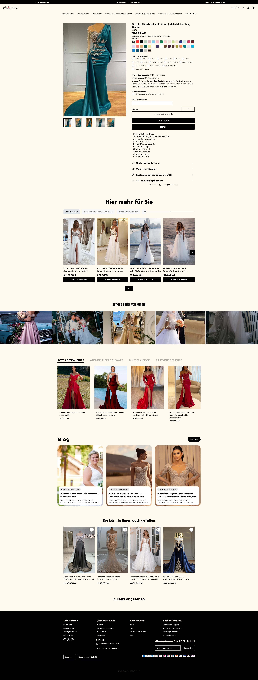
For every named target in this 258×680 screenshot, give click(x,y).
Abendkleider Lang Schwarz (172, 628)
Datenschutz (68, 625)
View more (194, 439)
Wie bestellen (101, 632)
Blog (131, 635)
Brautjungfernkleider (170, 632)
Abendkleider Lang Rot (171, 625)
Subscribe (188, 648)
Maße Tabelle (101, 635)
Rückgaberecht (68, 628)
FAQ (131, 628)
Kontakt (132, 625)
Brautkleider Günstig (170, 635)
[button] (243, 7)
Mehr (129, 288)
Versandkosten (138, 36)
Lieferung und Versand (138, 632)
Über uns (100, 625)
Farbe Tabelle (68, 635)
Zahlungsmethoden (70, 632)
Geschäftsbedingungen (105, 628)
